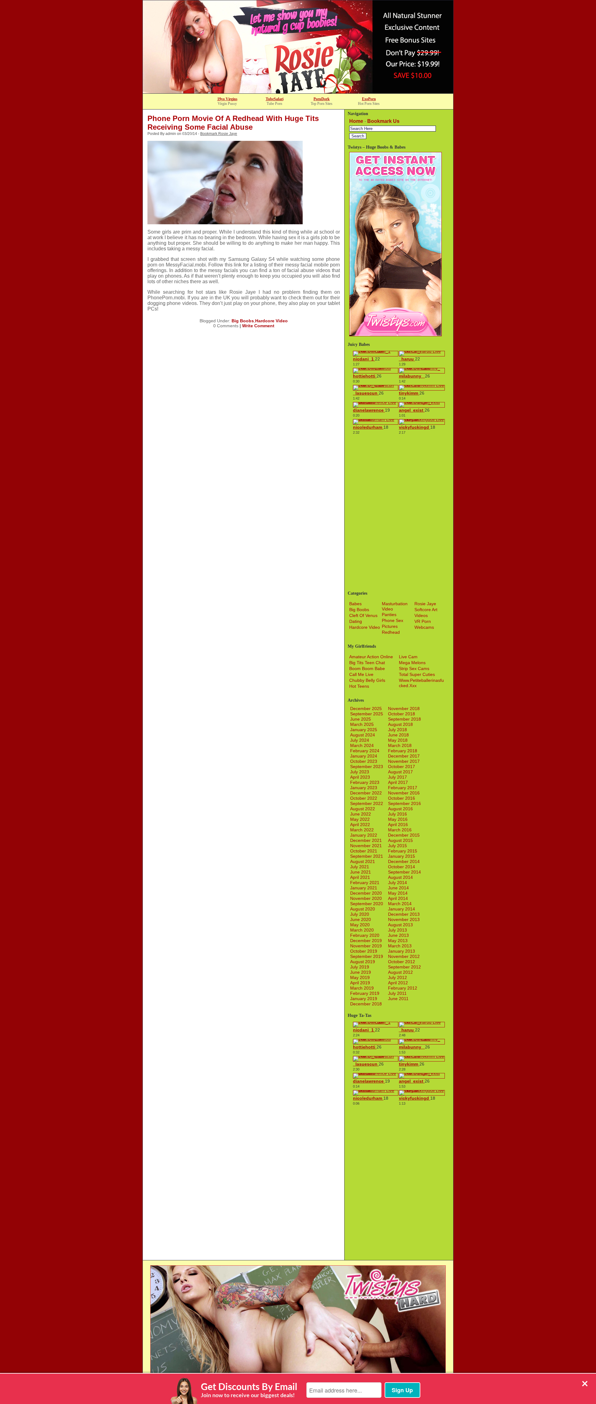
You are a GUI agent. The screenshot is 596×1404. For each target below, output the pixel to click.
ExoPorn (369, 99)
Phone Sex (392, 620)
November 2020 (366, 898)
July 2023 (359, 771)
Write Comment (258, 325)
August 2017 (400, 771)
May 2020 (360, 924)
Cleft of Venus (363, 615)
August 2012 (400, 972)
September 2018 (404, 719)
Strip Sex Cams (414, 668)
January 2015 (401, 856)
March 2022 (362, 829)
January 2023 (363, 787)
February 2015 (402, 850)
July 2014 (397, 882)
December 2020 (366, 893)
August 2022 (362, 808)
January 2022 (363, 835)
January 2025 (363, 729)
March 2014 (400, 903)
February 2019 (364, 993)
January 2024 (363, 755)
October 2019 (363, 951)
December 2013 (404, 914)
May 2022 (360, 819)
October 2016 (401, 798)
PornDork (322, 99)
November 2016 (404, 792)
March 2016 (400, 829)
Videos (421, 615)
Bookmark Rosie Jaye (218, 134)
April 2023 (360, 777)
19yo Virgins (227, 99)
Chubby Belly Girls (367, 680)
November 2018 (404, 708)
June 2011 (398, 998)
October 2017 (401, 766)
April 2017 (398, 782)
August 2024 (362, 734)
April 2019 (360, 982)
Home (356, 121)
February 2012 (402, 988)
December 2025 (366, 708)
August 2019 (362, 961)
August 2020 (362, 908)
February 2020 (364, 935)
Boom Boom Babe (367, 668)
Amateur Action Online (371, 656)
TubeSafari (274, 99)
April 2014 (398, 898)
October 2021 (363, 850)
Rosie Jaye (425, 603)
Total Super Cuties (417, 674)
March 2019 (362, 988)
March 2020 (362, 930)
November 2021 (366, 845)
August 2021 (362, 861)
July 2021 (359, 866)
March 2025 (362, 724)
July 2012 (397, 977)
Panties (389, 614)
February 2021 (364, 882)
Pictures (390, 626)
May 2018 (398, 740)
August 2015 (400, 840)
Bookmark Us (383, 121)
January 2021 (363, 887)
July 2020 (359, 914)
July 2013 (397, 930)
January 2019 (363, 998)
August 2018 (400, 724)
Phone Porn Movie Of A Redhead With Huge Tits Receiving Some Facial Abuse (233, 122)
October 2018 (401, 713)
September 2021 (366, 856)
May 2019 (360, 977)
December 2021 (366, 840)
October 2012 (401, 961)
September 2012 (404, 966)
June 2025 (360, 719)
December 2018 (366, 1003)
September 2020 (366, 903)
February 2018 (402, 750)
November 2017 (404, 761)
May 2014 (398, 893)
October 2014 (401, 866)
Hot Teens (359, 686)
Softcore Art (425, 609)
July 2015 (397, 845)
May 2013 (398, 940)
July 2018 (397, 729)
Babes (355, 603)
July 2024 (359, 740)
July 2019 (359, 966)
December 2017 (404, 755)
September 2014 (404, 872)
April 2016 (398, 824)
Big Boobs (243, 320)
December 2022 (366, 792)
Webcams (424, 627)
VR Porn (422, 621)
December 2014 (404, 861)
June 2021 (360, 872)
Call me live (361, 674)
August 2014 (400, 877)
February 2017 (402, 787)
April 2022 (360, 824)
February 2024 (364, 750)
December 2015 (404, 835)
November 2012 (404, 956)
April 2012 (398, 982)
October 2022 (363, 798)
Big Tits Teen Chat (367, 662)
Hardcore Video (271, 320)
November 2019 (366, 945)
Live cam (408, 656)
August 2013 (400, 924)
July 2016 (397, 814)
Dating (355, 621)
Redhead (391, 632)
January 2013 (401, 951)
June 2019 (360, 972)
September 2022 (366, 803)
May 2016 (398, 819)
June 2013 (398, 935)
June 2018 (398, 734)
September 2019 (366, 956)
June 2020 (360, 919)
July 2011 (397, 993)
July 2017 (397, 777)
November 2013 (404, 919)
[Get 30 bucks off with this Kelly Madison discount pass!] (298, 91)
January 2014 (401, 908)
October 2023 (363, 761)
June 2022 (360, 814)
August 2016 (400, 808)
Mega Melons (412, 662)
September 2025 (366, 713)
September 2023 (366, 766)
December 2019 (366, 940)
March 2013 (400, 945)
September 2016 (404, 803)
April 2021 (360, 877)
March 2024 (362, 745)
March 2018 (400, 745)
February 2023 (364, 782)
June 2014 (398, 887)
